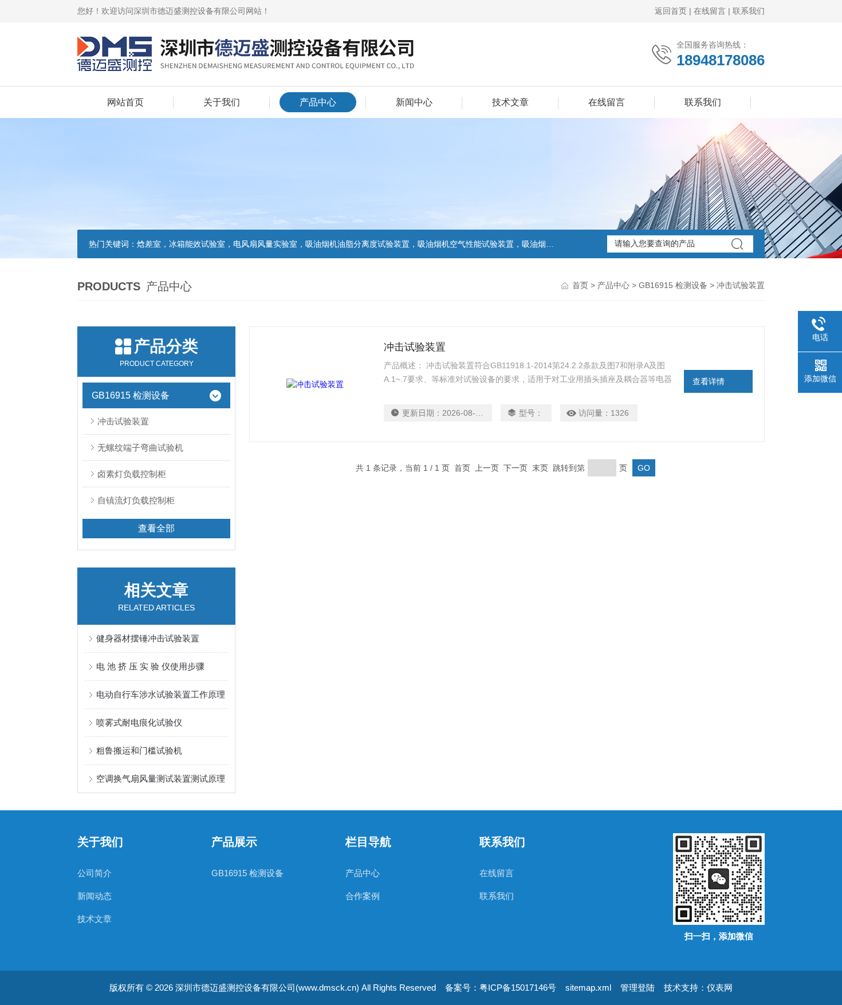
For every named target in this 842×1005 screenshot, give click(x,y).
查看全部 (156, 528)
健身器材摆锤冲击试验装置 (147, 638)
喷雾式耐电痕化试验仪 (139, 722)
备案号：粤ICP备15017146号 (500, 987)
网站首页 (125, 102)
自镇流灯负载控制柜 (136, 500)
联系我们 (749, 10)
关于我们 (221, 102)
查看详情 (709, 381)
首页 (580, 285)
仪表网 (720, 987)
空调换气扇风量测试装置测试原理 (160, 778)
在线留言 (710, 10)
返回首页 (671, 10)
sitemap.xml (588, 987)
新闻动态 (94, 896)
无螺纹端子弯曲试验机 (140, 447)
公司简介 (94, 873)
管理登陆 (637, 987)
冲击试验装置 (123, 421)
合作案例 (362, 896)
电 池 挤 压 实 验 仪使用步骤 (150, 666)
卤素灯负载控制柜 (131, 474)
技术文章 (510, 102)
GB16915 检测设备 (673, 285)
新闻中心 (414, 102)
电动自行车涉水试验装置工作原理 (160, 694)
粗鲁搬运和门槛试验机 (139, 750)
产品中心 (318, 102)
